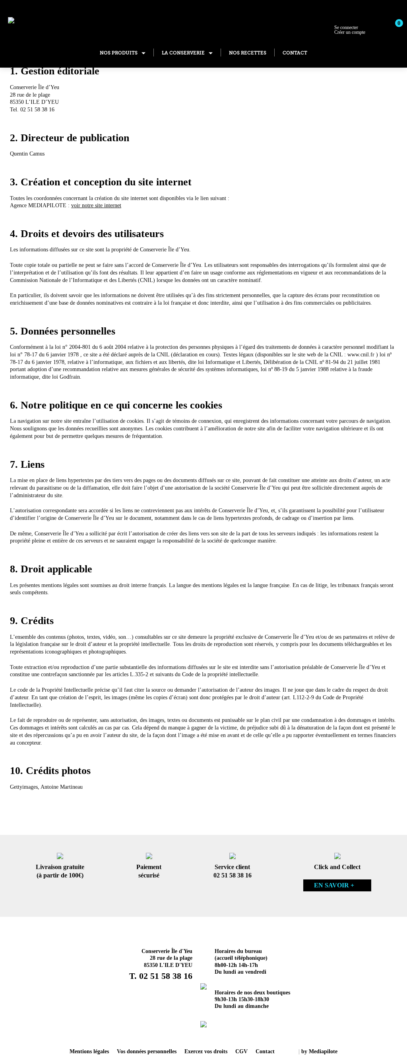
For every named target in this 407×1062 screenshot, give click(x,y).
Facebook (214, 1034)
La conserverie (183, 53)
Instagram (193, 1034)
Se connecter (349, 30)
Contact (295, 53)
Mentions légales (89, 1051)
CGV (241, 1051)
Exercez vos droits (205, 1051)
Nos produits (119, 53)
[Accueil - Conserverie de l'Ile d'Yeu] (47, 21)
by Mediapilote (319, 1051)
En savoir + (334, 885)
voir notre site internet (96, 205)
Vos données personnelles (146, 1051)
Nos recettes (247, 53)
